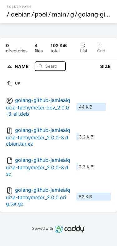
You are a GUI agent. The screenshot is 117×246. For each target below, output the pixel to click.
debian (21, 14)
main (58, 14)
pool (41, 14)
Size (105, 66)
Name (22, 66)
